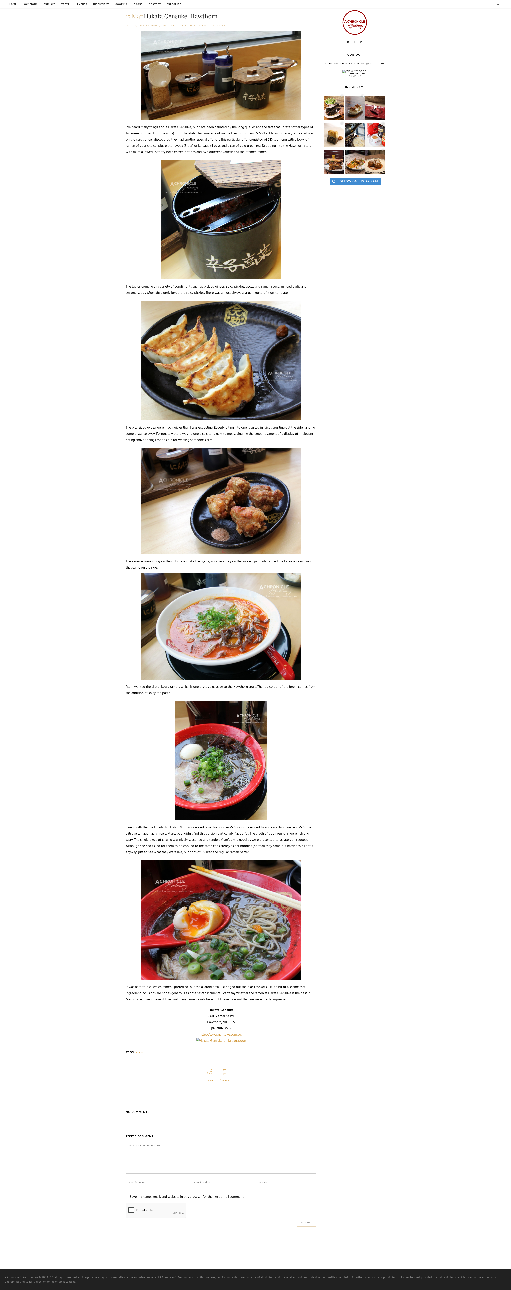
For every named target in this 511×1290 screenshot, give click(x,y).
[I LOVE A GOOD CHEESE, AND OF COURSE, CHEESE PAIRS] (355, 134)
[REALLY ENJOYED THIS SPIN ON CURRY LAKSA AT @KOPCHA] (355, 161)
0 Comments (219, 25)
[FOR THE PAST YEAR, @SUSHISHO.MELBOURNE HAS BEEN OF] (375, 107)
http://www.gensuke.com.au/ (221, 1034)
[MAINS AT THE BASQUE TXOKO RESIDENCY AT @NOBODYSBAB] (334, 107)
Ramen (139, 1052)
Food (133, 25)
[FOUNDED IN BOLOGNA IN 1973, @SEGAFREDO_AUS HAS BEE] (375, 134)
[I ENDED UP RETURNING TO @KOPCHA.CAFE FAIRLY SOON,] (334, 161)
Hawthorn (168, 25)
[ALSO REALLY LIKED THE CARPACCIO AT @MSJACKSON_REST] (375, 161)
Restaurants (198, 25)
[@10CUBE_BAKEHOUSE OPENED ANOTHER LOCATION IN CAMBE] (334, 134)
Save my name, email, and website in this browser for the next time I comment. (187, 1197)
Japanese (182, 25)
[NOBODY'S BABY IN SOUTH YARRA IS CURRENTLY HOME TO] (355, 107)
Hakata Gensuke (148, 25)
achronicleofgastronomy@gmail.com (355, 63)
